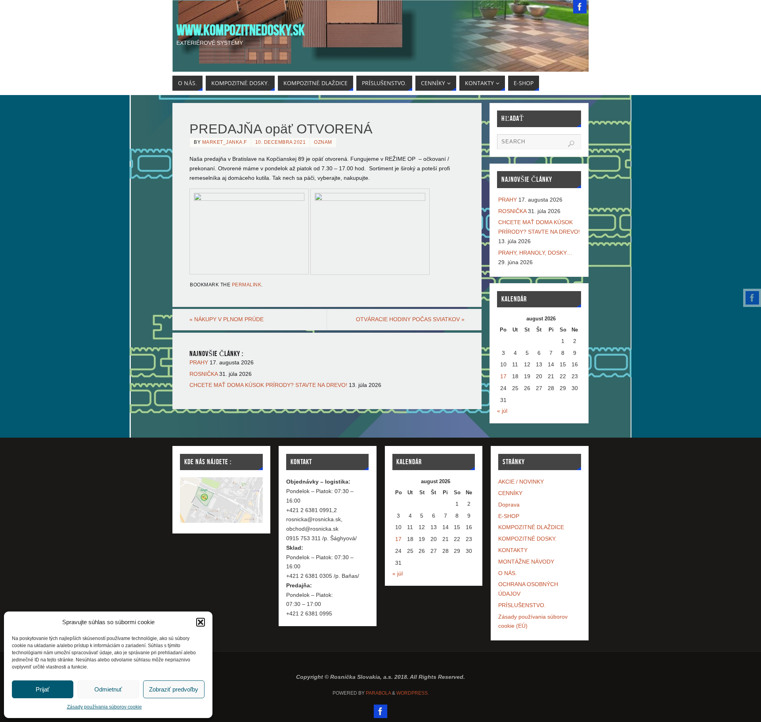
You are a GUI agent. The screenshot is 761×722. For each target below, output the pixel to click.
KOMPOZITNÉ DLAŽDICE (531, 527)
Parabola (378, 693)
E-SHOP (508, 516)
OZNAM (323, 142)
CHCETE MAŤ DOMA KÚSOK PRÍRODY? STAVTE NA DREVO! (268, 385)
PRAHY (198, 362)
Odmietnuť (108, 689)
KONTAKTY (513, 550)
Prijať (43, 689)
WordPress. (412, 693)
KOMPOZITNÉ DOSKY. (527, 538)
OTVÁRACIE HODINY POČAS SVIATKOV (410, 319)
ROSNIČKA (203, 374)
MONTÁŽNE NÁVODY (526, 561)
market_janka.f (224, 142)
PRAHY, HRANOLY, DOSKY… (535, 253)
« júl (502, 411)
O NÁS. (507, 573)
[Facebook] (752, 298)
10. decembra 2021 (280, 142)
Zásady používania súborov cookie (104, 707)
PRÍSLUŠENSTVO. (522, 605)
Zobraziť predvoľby (173, 689)
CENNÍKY (510, 493)
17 (503, 376)
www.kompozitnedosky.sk (240, 30)
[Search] (571, 144)
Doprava (509, 504)
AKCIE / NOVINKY (521, 481)
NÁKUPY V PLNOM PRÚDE (226, 319)
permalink (247, 285)
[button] (201, 622)
